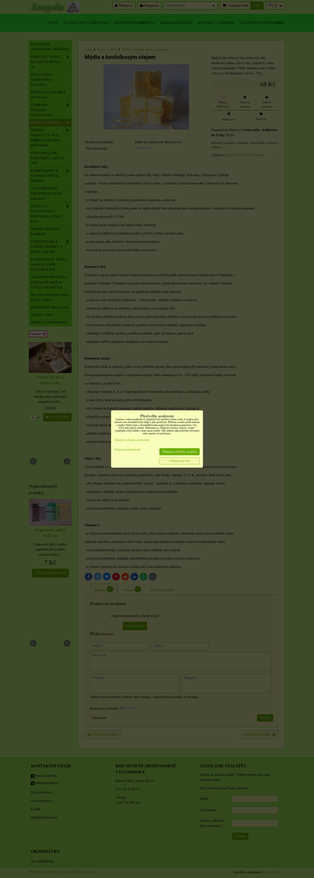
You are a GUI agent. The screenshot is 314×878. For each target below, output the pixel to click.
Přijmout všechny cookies (179, 451)
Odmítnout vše (179, 461)
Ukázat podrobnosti (127, 449)
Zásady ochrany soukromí (131, 440)
